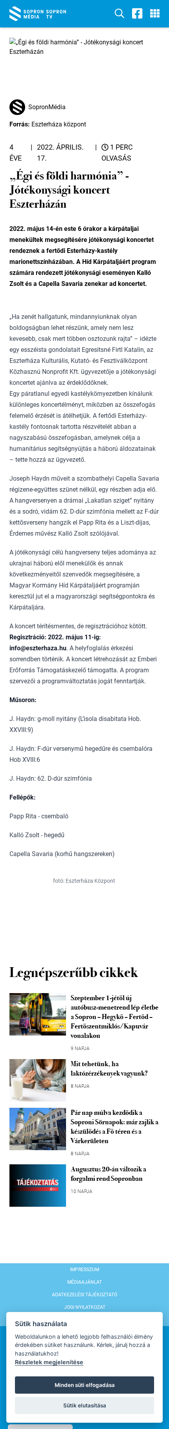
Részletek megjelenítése (49, 1362)
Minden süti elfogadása (85, 1385)
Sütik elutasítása (84, 1405)
